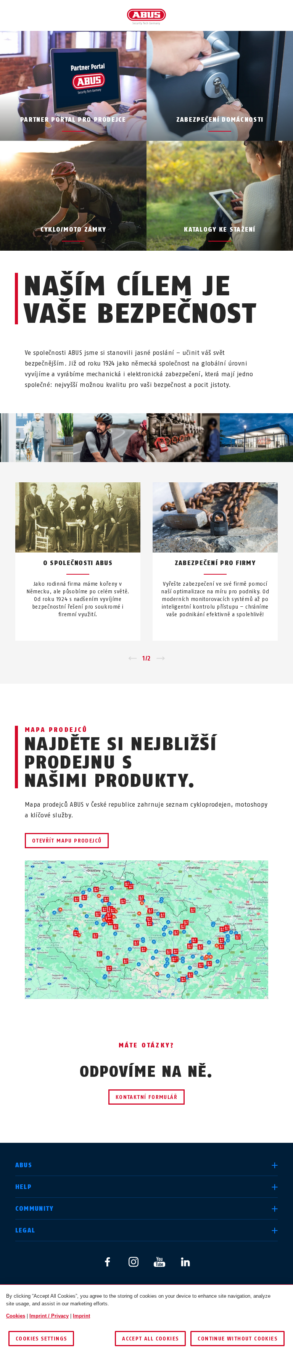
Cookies (15, 1316)
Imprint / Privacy (49, 1316)
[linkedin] (185, 1262)
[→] (160, 658)
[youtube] (159, 1262)
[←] (132, 658)
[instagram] (133, 1262)
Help (23, 1187)
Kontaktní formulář (146, 1097)
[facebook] (107, 1262)
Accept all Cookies (150, 1339)
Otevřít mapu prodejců (66, 841)
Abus (23, 1165)
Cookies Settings (41, 1339)
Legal (25, 1230)
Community (34, 1208)
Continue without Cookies (237, 1339)
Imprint (81, 1316)
